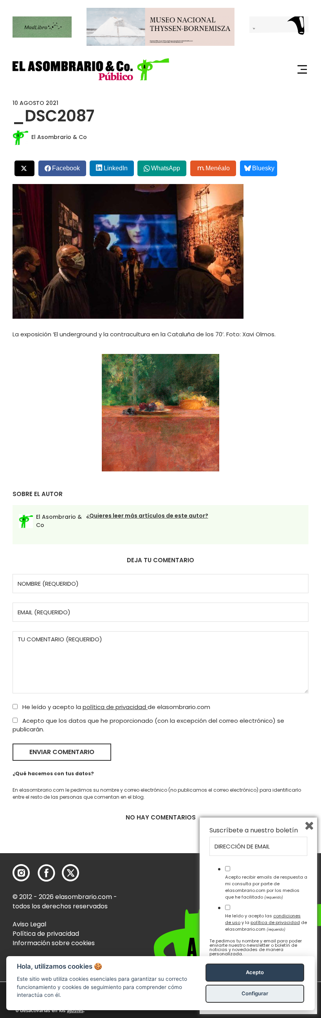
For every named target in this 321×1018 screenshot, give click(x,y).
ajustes (75, 1010)
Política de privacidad (46, 933)
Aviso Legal (29, 924)
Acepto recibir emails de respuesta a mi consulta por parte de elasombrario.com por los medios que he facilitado (266, 887)
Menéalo (218, 168)
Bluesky (263, 168)
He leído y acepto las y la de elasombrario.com (266, 922)
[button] (91, 69)
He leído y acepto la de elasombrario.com (115, 707)
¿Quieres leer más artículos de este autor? (147, 516)
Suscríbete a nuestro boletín (253, 830)
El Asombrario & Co (59, 137)
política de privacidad (115, 707)
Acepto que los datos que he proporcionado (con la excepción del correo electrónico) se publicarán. (148, 725)
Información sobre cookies (54, 943)
